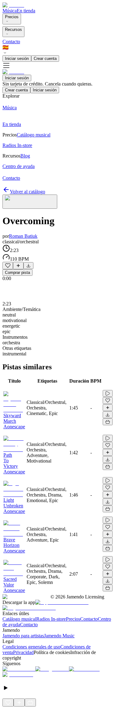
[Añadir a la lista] (18, 265)
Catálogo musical (19, 619)
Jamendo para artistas (23, 635)
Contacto (11, 41)
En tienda (26, 10)
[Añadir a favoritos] (7, 265)
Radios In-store (51, 619)
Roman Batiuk (23, 236)
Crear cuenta (45, 58)
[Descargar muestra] (28, 265)
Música (9, 10)
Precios (12, 17)
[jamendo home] (13, 5)
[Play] (29, 202)
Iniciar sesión (17, 58)
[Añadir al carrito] (108, 421)
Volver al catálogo (27, 191)
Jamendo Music (59, 635)
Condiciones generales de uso (31, 646)
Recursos (13, 29)
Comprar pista (17, 272)
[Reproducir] (108, 393)
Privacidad (23, 652)
